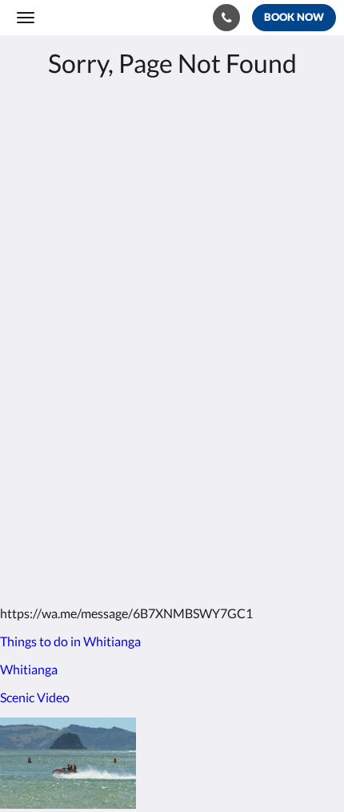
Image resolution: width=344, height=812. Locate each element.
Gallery (36, 417)
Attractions (47, 431)
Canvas (104, 561)
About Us (42, 458)
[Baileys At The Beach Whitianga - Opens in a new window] (76, 315)
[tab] (172, 364)
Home (33, 390)
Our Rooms (47, 404)
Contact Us (47, 444)
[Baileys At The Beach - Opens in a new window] (32, 315)
